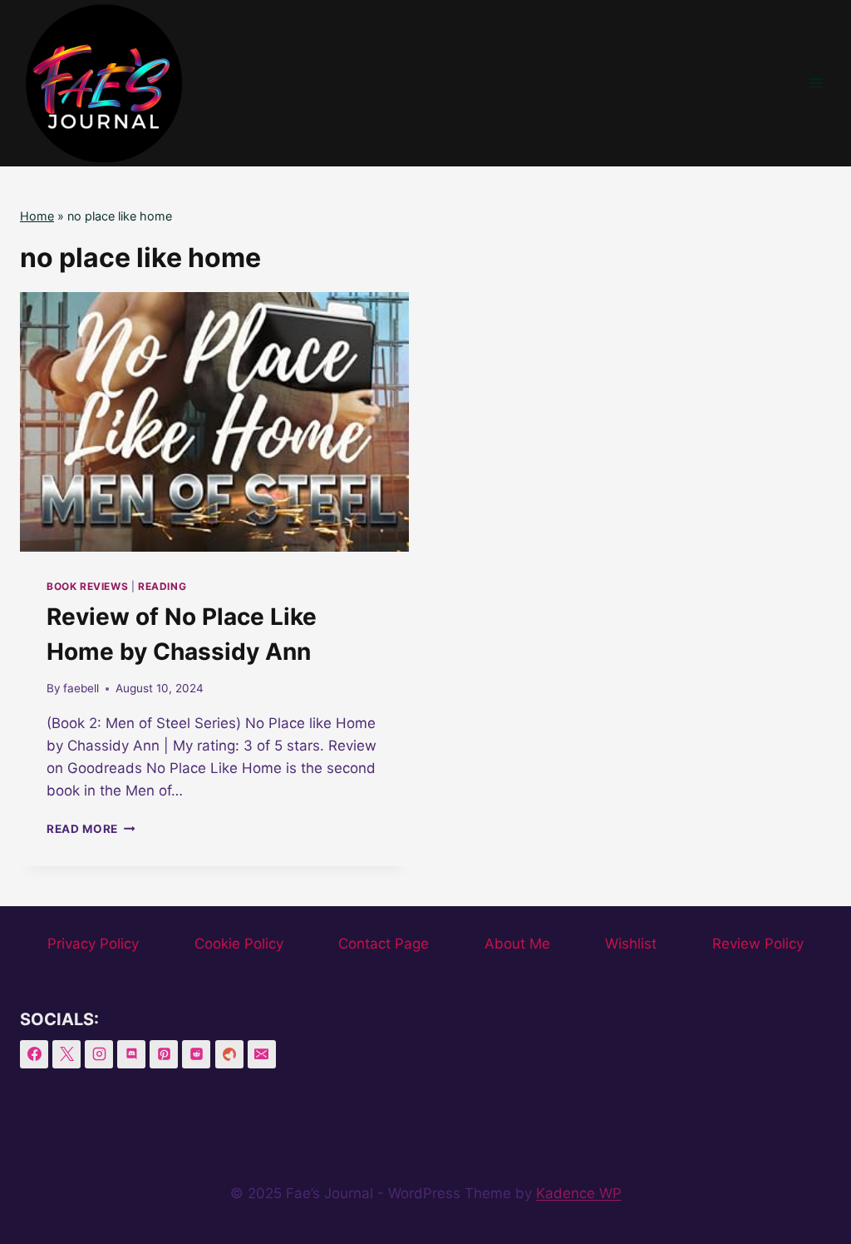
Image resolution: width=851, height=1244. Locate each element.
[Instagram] (99, 1054)
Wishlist (631, 943)
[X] (66, 1054)
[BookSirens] (229, 1054)
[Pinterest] (164, 1054)
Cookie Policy (238, 943)
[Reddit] (196, 1054)
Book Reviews (87, 586)
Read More (91, 828)
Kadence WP (579, 1193)
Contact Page (383, 943)
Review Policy (758, 943)
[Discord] (131, 1054)
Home (37, 216)
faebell (81, 688)
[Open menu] (815, 83)
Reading (162, 586)
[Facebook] (34, 1054)
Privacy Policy (93, 943)
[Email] (262, 1054)
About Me (517, 943)
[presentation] (214, 422)
